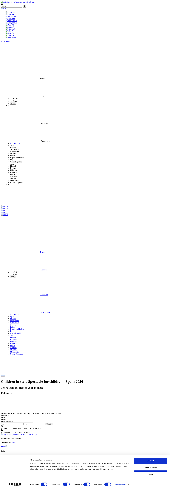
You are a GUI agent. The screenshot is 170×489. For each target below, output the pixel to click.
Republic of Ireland (17, 329)
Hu (16, 37)
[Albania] (17, 418)
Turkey (12, 335)
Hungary (13, 339)
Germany (13, 348)
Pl (12, 31)
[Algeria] (17, 420)
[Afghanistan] (17, 416)
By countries (45, 312)
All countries (15, 143)
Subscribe (49, 424)
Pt (16, 23)
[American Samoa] (17, 422)
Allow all (150, 461)
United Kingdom (16, 354)
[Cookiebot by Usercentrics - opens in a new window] (15, 484)
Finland (13, 337)
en (5, 8)
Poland (12, 327)
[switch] (66, 484)
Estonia (13, 319)
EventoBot (16, 442)
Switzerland (14, 321)
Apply (13, 103)
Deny (151, 474)
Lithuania (13, 341)
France (12, 346)
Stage (15, 274)
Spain (12, 317)
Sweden (13, 325)
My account (5, 41)
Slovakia (13, 350)
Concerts (43, 270)
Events (42, 252)
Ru (14, 14)
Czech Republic (16, 333)
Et (14, 29)
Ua (16, 21)
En (14, 12)
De (14, 17)
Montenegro (14, 352)
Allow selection (151, 468)
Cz (13, 33)
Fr (13, 27)
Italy (11, 331)
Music (15, 272)
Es (14, 19)
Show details (120, 484)
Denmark (13, 344)
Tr (14, 35)
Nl (13, 25)
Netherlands (14, 323)
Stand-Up (44, 295)
